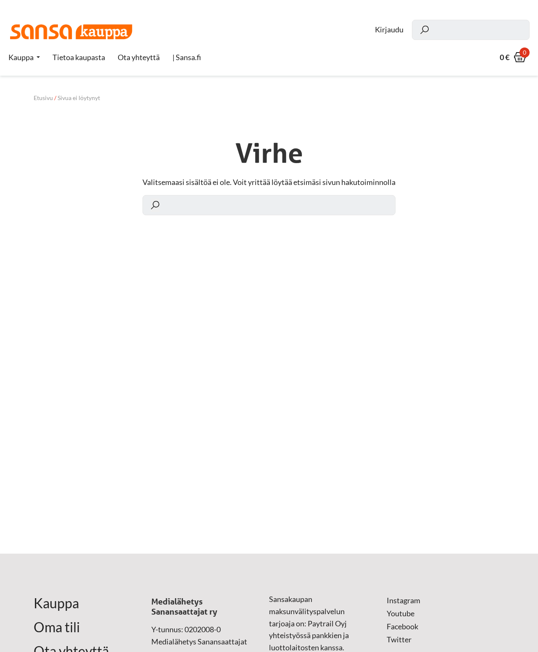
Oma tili (57, 627)
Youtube (400, 613)
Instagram (403, 600)
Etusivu (43, 97)
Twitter (399, 639)
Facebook (402, 626)
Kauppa (21, 57)
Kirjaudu (389, 29)
